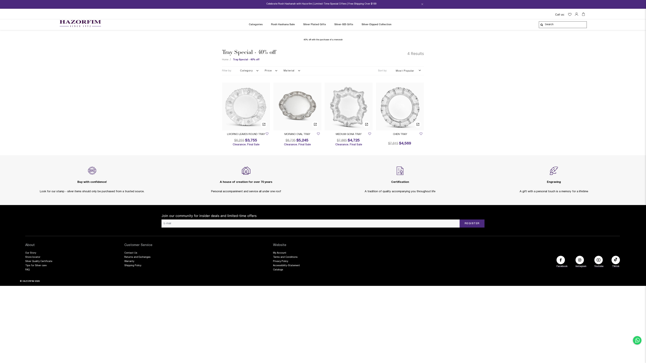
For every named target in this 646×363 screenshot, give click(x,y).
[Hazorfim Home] (80, 24)
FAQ (27, 270)
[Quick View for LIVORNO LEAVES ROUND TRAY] (264, 124)
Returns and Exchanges (137, 257)
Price (268, 71)
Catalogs (278, 270)
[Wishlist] (267, 134)
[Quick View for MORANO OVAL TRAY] (315, 124)
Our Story (30, 253)
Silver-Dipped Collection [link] (376, 24)
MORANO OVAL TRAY (297, 134)
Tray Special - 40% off (246, 60)
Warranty (129, 261)
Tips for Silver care (36, 266)
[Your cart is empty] (583, 14)
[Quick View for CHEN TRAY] (418, 124)
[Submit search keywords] (542, 25)
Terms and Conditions (285, 257)
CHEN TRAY (400, 134)
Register (472, 223)
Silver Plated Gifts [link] (314, 24)
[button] (577, 14)
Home (225, 60)
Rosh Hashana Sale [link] (283, 24)
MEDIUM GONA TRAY (349, 134)
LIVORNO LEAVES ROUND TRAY (246, 134)
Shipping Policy (132, 266)
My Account (279, 253)
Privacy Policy (280, 261)
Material (289, 71)
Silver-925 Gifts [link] (343, 24)
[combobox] (563, 24)
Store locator (32, 257)
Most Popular (405, 71)
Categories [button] (256, 24)
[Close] (422, 5)
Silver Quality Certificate (38, 261)
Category (246, 71)
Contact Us (130, 253)
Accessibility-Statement (286, 266)
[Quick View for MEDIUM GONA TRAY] (366, 124)
